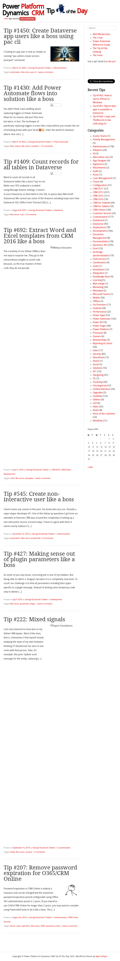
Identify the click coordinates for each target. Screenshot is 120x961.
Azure (12, 926)
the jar (111, 61)
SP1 (95, 372)
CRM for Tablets (101, 206)
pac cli (33, 72)
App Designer (100, 161)
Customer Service (102, 213)
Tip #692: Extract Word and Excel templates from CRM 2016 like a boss (40, 236)
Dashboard (98, 220)
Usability (97, 396)
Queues (97, 336)
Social (96, 364)
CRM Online (66, 470)
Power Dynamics (23, 10)
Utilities (97, 400)
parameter (24, 604)
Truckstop (98, 382)
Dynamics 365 (100, 245)
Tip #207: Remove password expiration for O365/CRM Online (40, 873)
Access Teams (100, 136)
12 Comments (47, 146)
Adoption (97, 150)
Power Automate (61, 142)
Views (96, 410)
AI (94, 154)
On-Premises (99, 305)
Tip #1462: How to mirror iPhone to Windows (102, 99)
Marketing (98, 287)
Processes (98, 333)
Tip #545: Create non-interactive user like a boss (39, 496)
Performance (99, 312)
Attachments (99, 168)
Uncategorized (100, 386)
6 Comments (30, 215)
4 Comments (47, 538)
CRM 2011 (98, 189)
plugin (32, 604)
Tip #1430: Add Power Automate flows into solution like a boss (32, 93)
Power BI (97, 322)
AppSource (98, 164)
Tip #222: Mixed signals (34, 619)
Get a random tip (27, 19)
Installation (98, 270)
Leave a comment (45, 72)
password (50, 926)
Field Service (99, 259)
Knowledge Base (101, 277)
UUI (95, 403)
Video (96, 407)
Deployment (99, 227)
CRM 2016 (56, 470)
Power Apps (99, 315)
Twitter (48, 68)
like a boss (25, 72)
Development (9, 474)
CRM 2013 (98, 192)
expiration (25, 926)
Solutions (97, 368)
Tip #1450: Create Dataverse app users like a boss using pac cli (40, 36)
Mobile (96, 298)
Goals (96, 266)
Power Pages (99, 326)
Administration (60, 68)
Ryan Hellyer (101, 956)
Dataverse (58, 210)
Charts (96, 182)
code (12, 478)
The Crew (98, 38)
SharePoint (98, 357)
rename (28, 852)
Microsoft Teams (101, 294)
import (18, 146)
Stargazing (98, 375)
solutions (35, 146)
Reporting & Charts (102, 343)
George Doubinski (36, 68)
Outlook (97, 308)
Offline (96, 301)
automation (15, 72)
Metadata (98, 291)
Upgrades (98, 393)
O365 (43, 926)
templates (29, 478)
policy (57, 926)
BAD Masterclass (101, 34)
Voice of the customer (104, 414)
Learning (97, 280)
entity (12, 852)
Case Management (102, 178)
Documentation (101, 241)
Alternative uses (101, 157)
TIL (94, 379)
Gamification (99, 263)
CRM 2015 (98, 196)
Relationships (100, 340)
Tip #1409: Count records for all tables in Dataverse (41, 164)
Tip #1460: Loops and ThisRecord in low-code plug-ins (104, 120)
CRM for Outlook (101, 203)
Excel (95, 248)
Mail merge (99, 284)
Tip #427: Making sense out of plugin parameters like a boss (39, 559)
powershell (35, 538)
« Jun (90, 467)
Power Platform (101, 329)
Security (7, 922)
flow (12, 146)
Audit (95, 171)
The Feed (97, 55)
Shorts (96, 361)
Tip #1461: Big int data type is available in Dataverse (104, 109)
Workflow (98, 421)
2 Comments (39, 852)
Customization (64, 848)
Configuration (100, 185)
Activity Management (104, 140)
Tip (67, 11)
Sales (95, 350)
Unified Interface (101, 389)
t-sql (22, 215)
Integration (98, 273)
